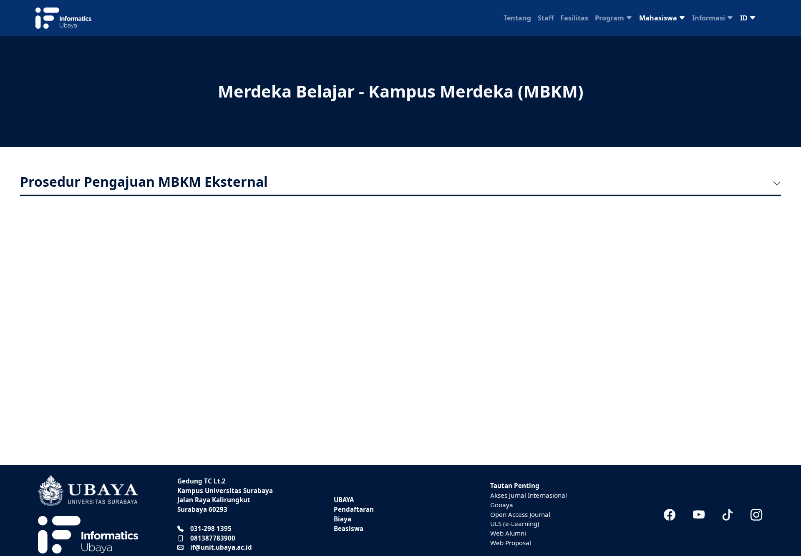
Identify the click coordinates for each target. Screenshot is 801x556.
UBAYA (344, 500)
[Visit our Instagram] (757, 514)
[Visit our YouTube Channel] (699, 514)
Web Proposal (510, 542)
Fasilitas (574, 18)
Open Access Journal (520, 514)
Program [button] (610, 18)
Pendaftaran (354, 509)
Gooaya (501, 505)
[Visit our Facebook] (670, 514)
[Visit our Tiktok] (727, 514)
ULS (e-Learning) (514, 523)
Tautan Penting (514, 485)
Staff (546, 18)
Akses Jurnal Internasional (528, 495)
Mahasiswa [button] (659, 18)
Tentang (517, 18)
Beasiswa (348, 528)
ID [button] (744, 18)
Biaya (342, 519)
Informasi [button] (709, 18)
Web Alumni (508, 533)
